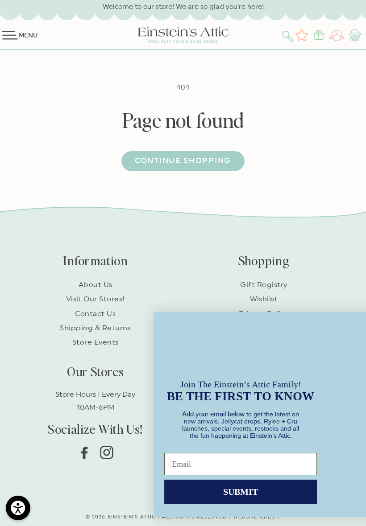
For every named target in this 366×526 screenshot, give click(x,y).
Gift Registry (263, 284)
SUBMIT (96, 485)
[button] (288, 35)
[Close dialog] (346, 311)
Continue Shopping (183, 160)
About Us (95, 284)
